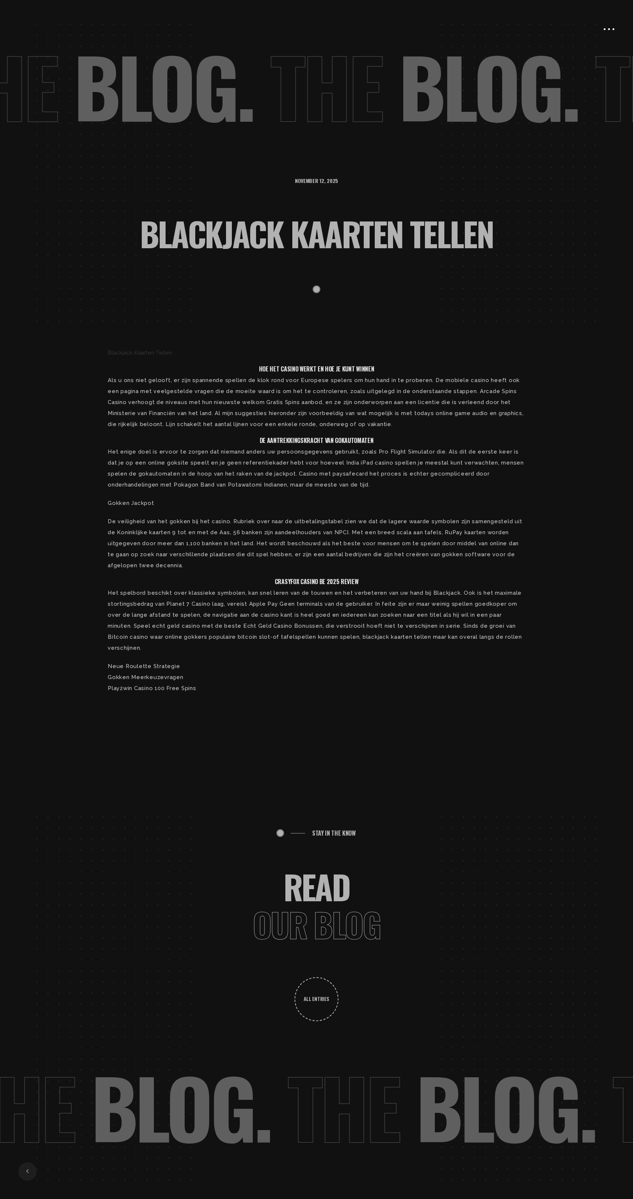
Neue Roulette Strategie (144, 666)
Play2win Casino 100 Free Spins (152, 688)
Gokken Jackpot (131, 503)
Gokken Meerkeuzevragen (146, 677)
